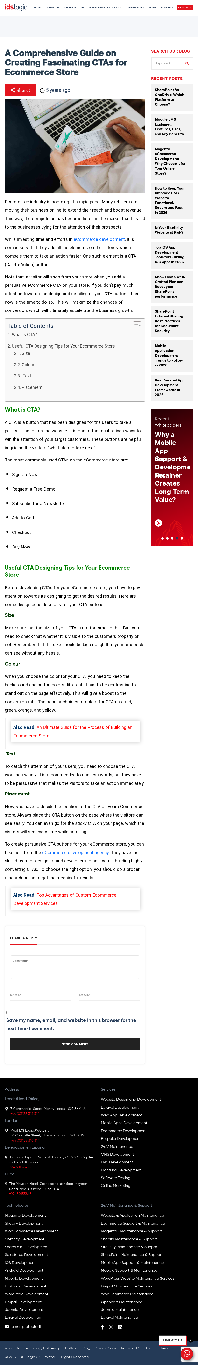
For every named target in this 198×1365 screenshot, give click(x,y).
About (38, 7)
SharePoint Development (27, 1247)
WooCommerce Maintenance (127, 1294)
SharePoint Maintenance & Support (132, 1255)
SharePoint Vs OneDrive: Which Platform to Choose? (169, 97)
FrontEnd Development (121, 1170)
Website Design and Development (131, 1100)
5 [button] (182, 538)
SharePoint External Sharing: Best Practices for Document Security (169, 321)
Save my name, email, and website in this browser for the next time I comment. (71, 1024)
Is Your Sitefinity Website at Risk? (169, 230)
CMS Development (117, 1155)
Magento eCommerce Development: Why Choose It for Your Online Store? (170, 161)
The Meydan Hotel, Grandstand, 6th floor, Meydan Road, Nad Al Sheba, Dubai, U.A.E (48, 1186)
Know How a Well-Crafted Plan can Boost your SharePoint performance (170, 287)
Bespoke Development (121, 1139)
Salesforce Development (26, 1255)
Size (26, 353)
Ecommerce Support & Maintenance (133, 1224)
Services (53, 7)
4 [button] (177, 538)
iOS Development (20, 1263)
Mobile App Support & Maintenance (132, 1263)
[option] (173, 482)
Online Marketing (115, 1186)
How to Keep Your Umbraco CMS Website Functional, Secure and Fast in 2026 (170, 201)
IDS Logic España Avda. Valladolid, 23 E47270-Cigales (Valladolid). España (51, 1160)
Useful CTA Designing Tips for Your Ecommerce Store (63, 346)
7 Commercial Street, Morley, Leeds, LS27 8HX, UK (48, 1109)
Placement (32, 387)
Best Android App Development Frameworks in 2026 (169, 388)
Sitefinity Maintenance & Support (130, 1247)
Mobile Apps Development (124, 1123)
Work (152, 7)
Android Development (24, 1271)
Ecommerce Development (124, 1131)
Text (26, 375)
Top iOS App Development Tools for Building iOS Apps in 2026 (169, 255)
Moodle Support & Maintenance (129, 1271)
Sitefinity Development (24, 1239)
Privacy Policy (105, 1348)
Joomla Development (24, 1310)
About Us (12, 1348)
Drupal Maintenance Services (126, 1286)
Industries (136, 7)
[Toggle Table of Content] (134, 325)
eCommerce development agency (75, 852)
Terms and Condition (137, 1348)
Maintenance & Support (106, 7)
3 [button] (172, 538)
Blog (86, 1348)
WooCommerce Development (31, 1231)
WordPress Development (26, 1294)
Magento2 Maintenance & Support (131, 1231)
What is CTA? (24, 334)
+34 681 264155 (20, 1167)
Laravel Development (120, 1108)
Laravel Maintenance (119, 1318)
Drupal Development (23, 1302)
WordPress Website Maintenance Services (137, 1279)
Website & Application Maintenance (132, 1216)
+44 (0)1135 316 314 (24, 1114)
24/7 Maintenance (117, 1147)
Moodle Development (24, 1279)
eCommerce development (99, 239)
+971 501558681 (21, 1194)
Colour (28, 364)
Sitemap (164, 1348)
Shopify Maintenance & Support (129, 1239)
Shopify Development (24, 1224)
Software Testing (115, 1178)
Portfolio (71, 1348)
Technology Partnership (42, 1348)
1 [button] (162, 538)
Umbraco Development (25, 1286)
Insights (167, 7)
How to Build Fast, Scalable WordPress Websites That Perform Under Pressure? (173, 468)
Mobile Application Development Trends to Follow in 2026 (169, 355)
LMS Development (117, 1162)
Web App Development (121, 1115)
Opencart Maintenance (121, 1302)
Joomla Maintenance (120, 1310)
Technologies (74, 7)
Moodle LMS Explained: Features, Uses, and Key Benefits (169, 127)
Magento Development (25, 1216)
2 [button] (167, 538)
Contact (184, 7)
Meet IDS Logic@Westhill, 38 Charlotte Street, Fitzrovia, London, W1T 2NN (47, 1133)
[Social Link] (102, 1327)
